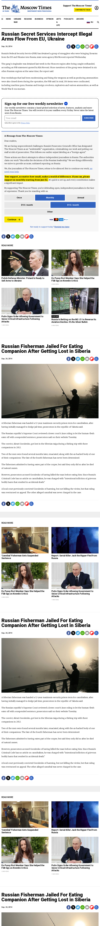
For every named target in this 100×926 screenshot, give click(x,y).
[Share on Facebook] (68, 46)
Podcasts (68, 19)
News (8, 19)
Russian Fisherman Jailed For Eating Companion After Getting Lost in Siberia (45, 348)
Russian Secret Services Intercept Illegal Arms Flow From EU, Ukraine (46, 36)
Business (39, 19)
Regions (28, 19)
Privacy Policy (25, 123)
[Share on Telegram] (78, 46)
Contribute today (82, 10)
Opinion (49, 19)
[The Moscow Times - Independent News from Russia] (26, 8)
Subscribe (89, 118)
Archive (80, 19)
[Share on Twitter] (73, 46)
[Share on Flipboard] (92, 46)
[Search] (98, 22)
